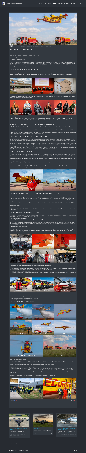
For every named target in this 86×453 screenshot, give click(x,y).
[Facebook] (74, 450)
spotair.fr (25, 404)
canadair (36, 46)
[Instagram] (76, 450)
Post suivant (18, 9)
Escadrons (14, 434)
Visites (24, 46)
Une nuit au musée (37, 428)
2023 (16, 46)
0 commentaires (29, 46)
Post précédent (11, 9)
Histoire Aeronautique (19, 434)
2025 (12, 434)
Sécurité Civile (51, 46)
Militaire (25, 434)
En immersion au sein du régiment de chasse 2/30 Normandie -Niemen (66, 429)
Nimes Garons (40, 46)
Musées (38, 433)
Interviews (21, 46)
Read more (24, 432)
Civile (18, 46)
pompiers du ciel (45, 46)
